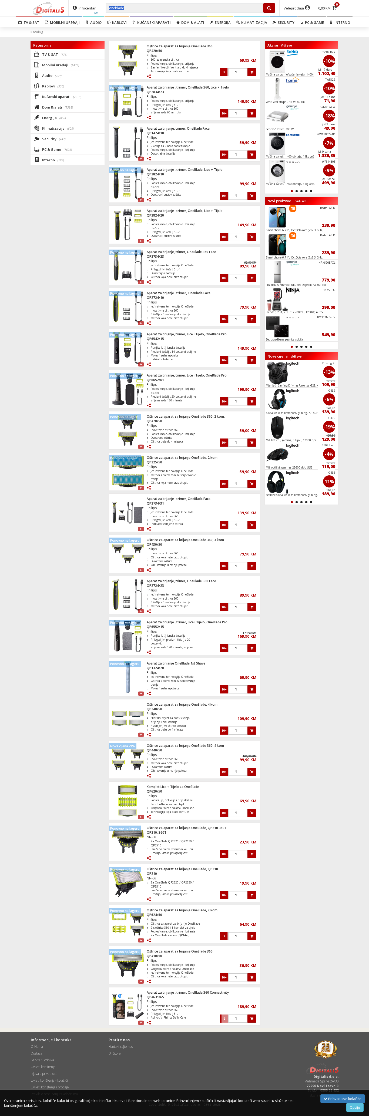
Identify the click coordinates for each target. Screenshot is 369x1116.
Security (285, 22)
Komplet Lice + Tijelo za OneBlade (173, 786)
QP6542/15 (155, 338)
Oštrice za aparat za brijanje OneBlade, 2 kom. (182, 910)
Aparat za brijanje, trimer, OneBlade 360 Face (181, 252)
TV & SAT (30, 22)
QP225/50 (154, 462)
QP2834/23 (155, 92)
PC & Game (313, 22)
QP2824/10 (155, 174)
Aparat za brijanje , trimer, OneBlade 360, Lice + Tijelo (188, 87)
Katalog (37, 32)
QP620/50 (154, 791)
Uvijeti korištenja (43, 1067)
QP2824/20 (155, 215)
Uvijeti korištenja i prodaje (50, 1087)
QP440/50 (154, 750)
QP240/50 (154, 709)
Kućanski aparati (153, 22)
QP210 (152, 873)
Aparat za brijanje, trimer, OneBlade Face (178, 128)
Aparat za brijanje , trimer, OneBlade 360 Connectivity (188, 992)
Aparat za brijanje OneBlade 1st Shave (176, 663)
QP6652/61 (155, 380)
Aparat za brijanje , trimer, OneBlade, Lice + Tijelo (185, 169)
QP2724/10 (155, 297)
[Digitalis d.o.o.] (49, 8)
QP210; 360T (156, 832)
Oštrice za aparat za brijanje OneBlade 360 (180, 46)
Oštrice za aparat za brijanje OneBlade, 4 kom (182, 704)
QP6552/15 (155, 626)
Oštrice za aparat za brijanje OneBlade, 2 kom (182, 457)
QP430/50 (154, 544)
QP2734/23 (155, 256)
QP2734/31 (155, 503)
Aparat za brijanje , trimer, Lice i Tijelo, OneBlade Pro (187, 622)
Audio (95, 22)
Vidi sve (286, 45)
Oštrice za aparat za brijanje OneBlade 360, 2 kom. (186, 416)
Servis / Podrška (42, 1060)
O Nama (37, 1046)
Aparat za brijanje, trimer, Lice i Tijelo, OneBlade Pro (187, 334)
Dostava (36, 1053)
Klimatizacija (253, 22)
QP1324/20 (155, 668)
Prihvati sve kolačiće (344, 1098)
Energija (222, 22)
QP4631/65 (155, 997)
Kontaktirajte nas (121, 1046)
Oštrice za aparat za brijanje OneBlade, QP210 (182, 869)
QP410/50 (154, 956)
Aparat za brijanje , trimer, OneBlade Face (178, 293)
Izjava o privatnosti (44, 1073)
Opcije (355, 1107)
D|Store (115, 1053)
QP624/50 (154, 914)
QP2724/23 (155, 585)
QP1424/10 (155, 133)
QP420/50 (154, 50)
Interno (341, 22)
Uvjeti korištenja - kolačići (49, 1080)
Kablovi (118, 22)
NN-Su (151, 837)
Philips (152, 55)
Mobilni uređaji (64, 22)
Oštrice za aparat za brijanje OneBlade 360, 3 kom (185, 540)
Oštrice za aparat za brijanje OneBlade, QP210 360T (187, 828)
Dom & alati (192, 22)
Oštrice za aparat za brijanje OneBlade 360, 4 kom (185, 745)
